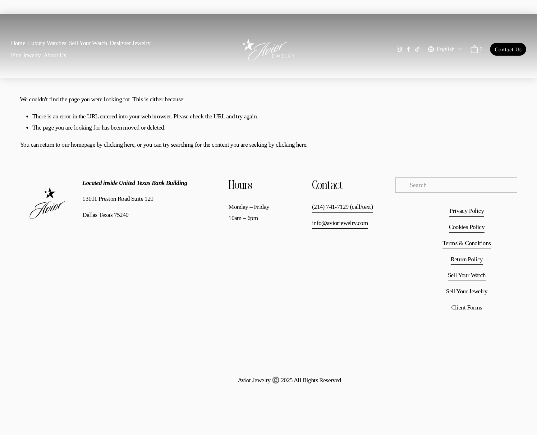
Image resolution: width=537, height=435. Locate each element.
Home (18, 42)
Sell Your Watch (88, 42)
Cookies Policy (466, 226)
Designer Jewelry (130, 42)
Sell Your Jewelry (466, 291)
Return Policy (467, 259)
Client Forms (466, 307)
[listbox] (445, 49)
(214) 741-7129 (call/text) (342, 206)
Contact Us (508, 49)
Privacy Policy (466, 210)
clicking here (119, 144)
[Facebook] (408, 49)
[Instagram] (399, 49)
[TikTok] (417, 49)
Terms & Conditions (467, 243)
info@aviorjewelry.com (340, 222)
